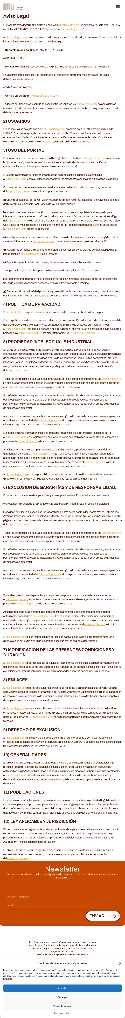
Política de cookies (62, 1013)
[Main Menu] (118, 6)
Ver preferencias (62, 1006)
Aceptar (62, 988)
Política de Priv (79, 333)
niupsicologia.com (68, 25)
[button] (120, 963)
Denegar (62, 997)
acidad (92, 333)
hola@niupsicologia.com (45, 95)
